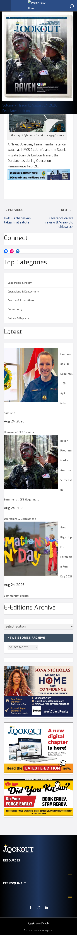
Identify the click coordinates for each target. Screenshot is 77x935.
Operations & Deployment (23, 291)
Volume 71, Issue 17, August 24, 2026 (29, 105)
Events (24, 596)
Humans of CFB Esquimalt (20, 432)
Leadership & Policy (20, 283)
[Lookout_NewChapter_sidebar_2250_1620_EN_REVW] (38, 772)
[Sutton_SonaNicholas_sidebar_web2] (38, 715)
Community (15, 309)
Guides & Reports (18, 318)
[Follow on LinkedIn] (46, 907)
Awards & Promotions (21, 300)
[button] (5, 5)
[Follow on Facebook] (30, 907)
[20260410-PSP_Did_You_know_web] (38, 815)
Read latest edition (16, 111)
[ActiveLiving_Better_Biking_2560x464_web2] (39, 179)
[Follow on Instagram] (38, 907)
